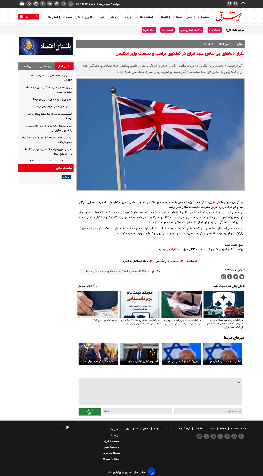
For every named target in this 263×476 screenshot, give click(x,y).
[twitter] (43, 3)
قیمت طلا (167, 30)
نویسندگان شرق (111, 453)
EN (235, 3)
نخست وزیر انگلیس (168, 261)
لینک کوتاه (153, 271)
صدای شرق (132, 429)
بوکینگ (66, 177)
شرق (212, 202)
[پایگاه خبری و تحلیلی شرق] (228, 21)
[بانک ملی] (46, 54)
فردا (101, 17)
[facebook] (229, 277)
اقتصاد (164, 17)
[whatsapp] (223, 276)
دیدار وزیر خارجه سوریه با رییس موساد (52, 99)
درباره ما (115, 435)
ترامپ (191, 261)
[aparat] (36, 3)
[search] (71, 4)
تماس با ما (114, 429)
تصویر (69, 17)
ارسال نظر (89, 412)
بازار (78, 17)
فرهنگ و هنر (146, 17)
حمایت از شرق (112, 441)
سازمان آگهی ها (111, 459)
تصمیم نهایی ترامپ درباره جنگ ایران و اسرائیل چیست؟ (140, 361)
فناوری (88, 17)
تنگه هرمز (149, 30)
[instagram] (57, 3)
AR (229, 3)
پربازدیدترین (46, 66)
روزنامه (27, 66)
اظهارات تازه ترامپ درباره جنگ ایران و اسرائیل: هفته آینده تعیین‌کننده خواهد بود (98, 361)
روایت (114, 17)
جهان (189, 17)
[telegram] (50, 3)
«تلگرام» (173, 249)
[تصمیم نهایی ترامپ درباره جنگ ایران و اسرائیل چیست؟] (139, 354)
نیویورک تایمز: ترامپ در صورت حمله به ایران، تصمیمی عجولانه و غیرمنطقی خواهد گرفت (181, 361)
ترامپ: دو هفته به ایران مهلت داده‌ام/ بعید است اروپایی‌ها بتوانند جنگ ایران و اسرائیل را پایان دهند (223, 361)
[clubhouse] (29, 3)
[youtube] (22, 3)
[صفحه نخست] (242, 3)
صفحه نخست (238, 429)
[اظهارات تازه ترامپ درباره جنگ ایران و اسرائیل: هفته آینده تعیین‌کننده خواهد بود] (98, 354)
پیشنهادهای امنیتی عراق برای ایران (54, 107)
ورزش (128, 17)
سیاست (205, 17)
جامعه (179, 17)
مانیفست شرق (112, 447)
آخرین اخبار (64, 66)
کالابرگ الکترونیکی (191, 30)
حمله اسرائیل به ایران (136, 261)
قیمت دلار (214, 30)
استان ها (53, 17)
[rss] (64, 3)
